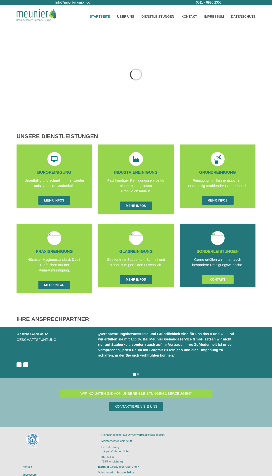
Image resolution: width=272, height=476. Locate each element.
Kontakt (27, 466)
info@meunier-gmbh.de (72, 2)
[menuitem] (103, 16)
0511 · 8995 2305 (208, 2)
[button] (7, 350)
